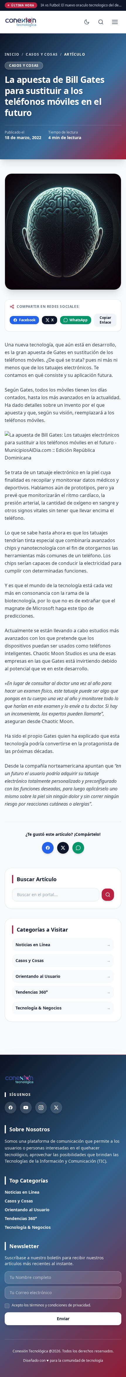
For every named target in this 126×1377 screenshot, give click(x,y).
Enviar (63, 1318)
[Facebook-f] (10, 1107)
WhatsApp (78, 319)
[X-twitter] (56, 1107)
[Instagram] (41, 1107)
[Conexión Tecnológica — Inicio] (21, 22)
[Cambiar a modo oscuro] (86, 22)
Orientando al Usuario (27, 1209)
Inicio (12, 54)
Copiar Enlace (105, 320)
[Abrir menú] (114, 22)
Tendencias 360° (21, 1218)
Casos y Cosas (42, 54)
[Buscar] (100, 22)
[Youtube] (26, 1107)
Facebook (27, 319)
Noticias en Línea (22, 1192)
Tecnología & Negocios (28, 1227)
